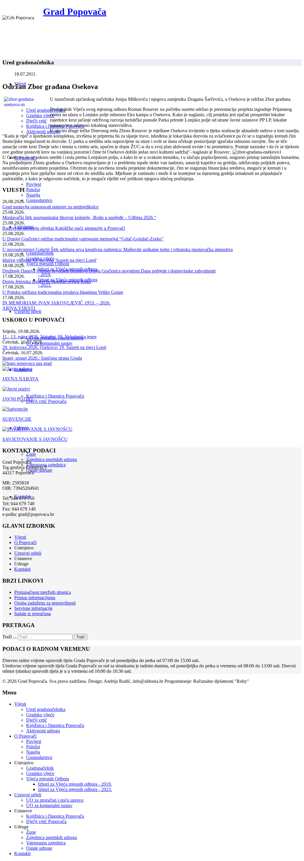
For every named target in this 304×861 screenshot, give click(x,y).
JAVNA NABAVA (20, 378)
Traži (80, 637)
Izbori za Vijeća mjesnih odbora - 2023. (75, 789)
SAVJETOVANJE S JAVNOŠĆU (35, 439)
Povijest (33, 184)
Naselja (33, 194)
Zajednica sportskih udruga (51, 459)
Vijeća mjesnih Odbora (47, 263)
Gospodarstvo (39, 200)
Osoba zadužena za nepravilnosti (45, 602)
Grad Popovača (74, 11)
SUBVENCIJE (16, 419)
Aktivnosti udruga (43, 131)
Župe (31, 454)
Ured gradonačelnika (45, 110)
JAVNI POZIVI (17, 398)
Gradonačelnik (40, 253)
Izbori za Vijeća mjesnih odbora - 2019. (75, 784)
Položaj (33, 189)
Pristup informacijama (34, 597)
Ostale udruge (39, 848)
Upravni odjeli (27, 311)
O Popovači (25, 542)
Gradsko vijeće (40, 115)
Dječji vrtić (36, 120)
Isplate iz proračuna (32, 613)
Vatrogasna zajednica (46, 842)
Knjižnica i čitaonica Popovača (55, 395)
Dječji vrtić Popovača (46, 401)
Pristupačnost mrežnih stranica (42, 592)
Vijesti (20, 537)
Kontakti (22, 569)
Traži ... (9, 636)
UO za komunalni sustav (49, 343)
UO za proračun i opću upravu (54, 800)
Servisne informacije (33, 608)
